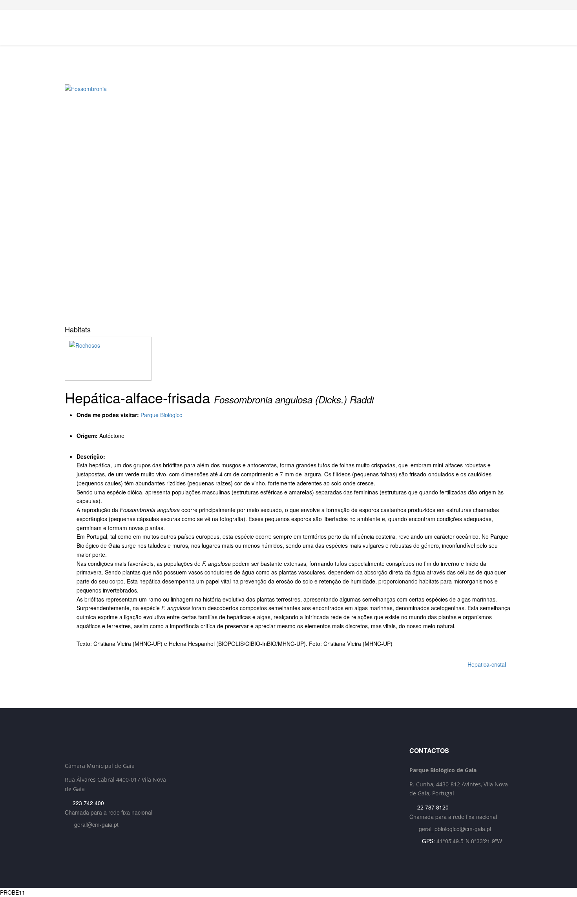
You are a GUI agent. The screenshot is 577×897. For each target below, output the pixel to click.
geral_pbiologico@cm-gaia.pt (455, 829)
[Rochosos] (288, 359)
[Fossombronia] (288, 202)
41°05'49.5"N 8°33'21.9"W (469, 841)
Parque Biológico (162, 415)
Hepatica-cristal (487, 664)
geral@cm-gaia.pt (96, 824)
